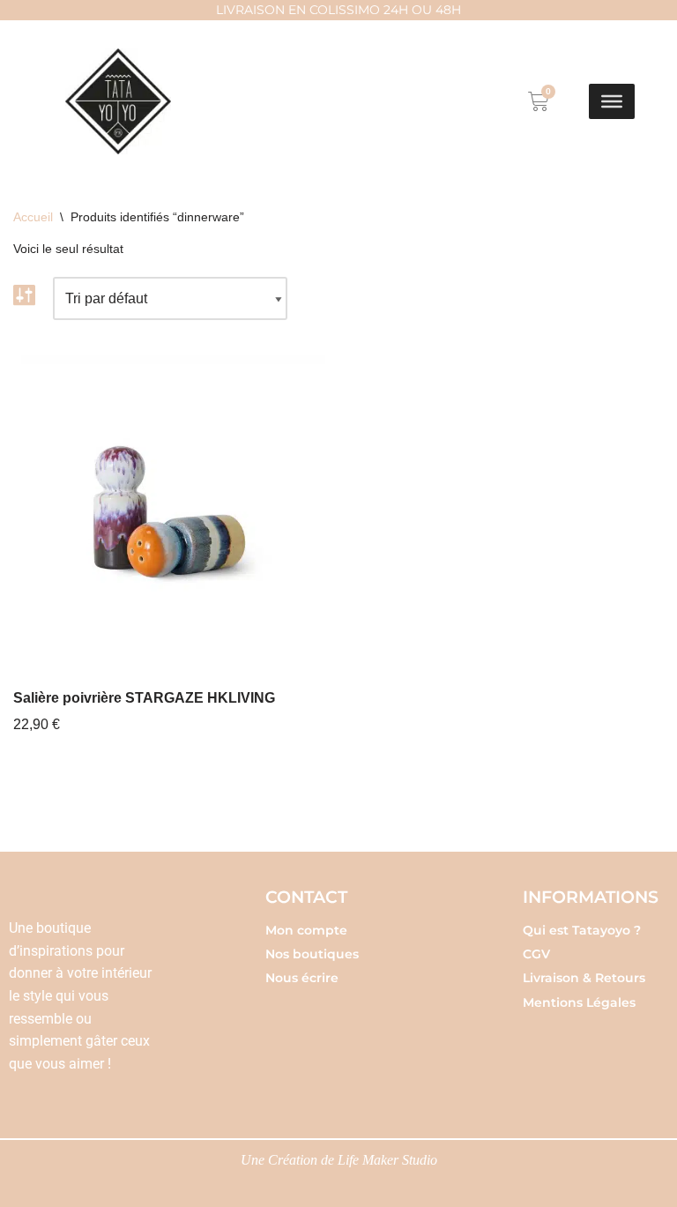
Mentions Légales (579, 1002)
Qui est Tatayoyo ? (582, 930)
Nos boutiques (312, 954)
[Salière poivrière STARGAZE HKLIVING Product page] (169, 511)
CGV (536, 954)
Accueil (33, 217)
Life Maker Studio (387, 1159)
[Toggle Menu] (611, 101)
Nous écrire (301, 978)
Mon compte (306, 930)
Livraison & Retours (584, 978)
